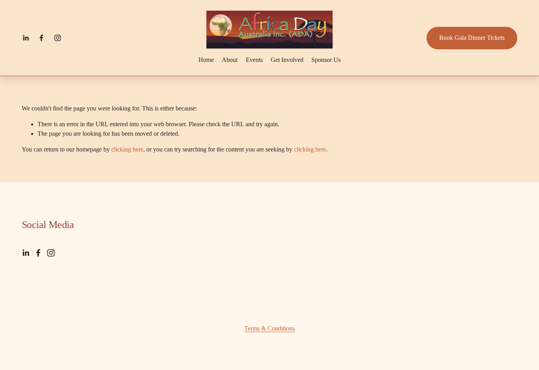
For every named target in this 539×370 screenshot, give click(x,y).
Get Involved (287, 59)
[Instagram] (58, 38)
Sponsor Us (326, 59)
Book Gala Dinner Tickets (472, 37)
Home (206, 59)
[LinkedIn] (26, 38)
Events (254, 59)
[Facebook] (41, 38)
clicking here (127, 149)
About (230, 59)
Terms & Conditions (269, 328)
